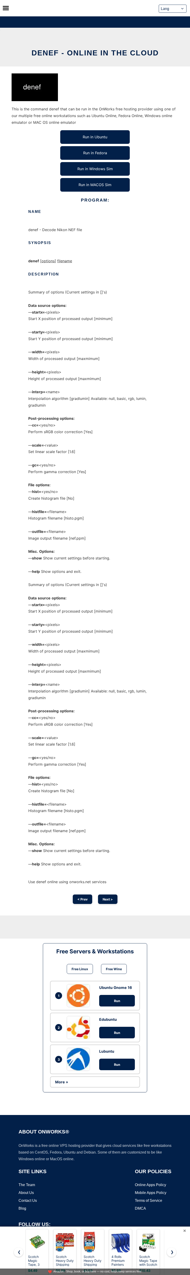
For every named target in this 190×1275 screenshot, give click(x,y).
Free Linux (80, 969)
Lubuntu (106, 1051)
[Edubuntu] (79, 1027)
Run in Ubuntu (95, 137)
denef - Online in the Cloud (95, 53)
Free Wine (114, 969)
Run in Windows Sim (95, 168)
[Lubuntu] (79, 1059)
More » (61, 1082)
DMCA (140, 1208)
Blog (22, 1208)
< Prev (82, 899)
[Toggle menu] (5, 8)
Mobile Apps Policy (150, 1193)
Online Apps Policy (150, 1185)
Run (117, 1001)
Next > (108, 899)
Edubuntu (108, 1019)
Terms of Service (148, 1200)
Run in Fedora (95, 153)
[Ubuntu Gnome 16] (79, 995)
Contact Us (28, 1200)
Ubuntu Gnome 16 (115, 987)
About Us (26, 1193)
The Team (27, 1185)
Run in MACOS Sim (95, 184)
